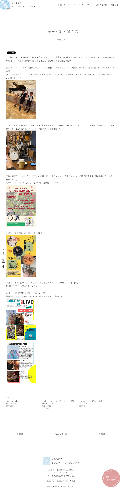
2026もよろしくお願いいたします (91, 401)
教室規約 (50, 481)
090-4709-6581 (62, 473)
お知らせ (114, 4)
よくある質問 (101, 4)
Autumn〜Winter (13, 401)
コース (90, 4)
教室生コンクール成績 (66, 481)
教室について (63, 4)
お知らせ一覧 (61, 434)
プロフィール (78, 4)
